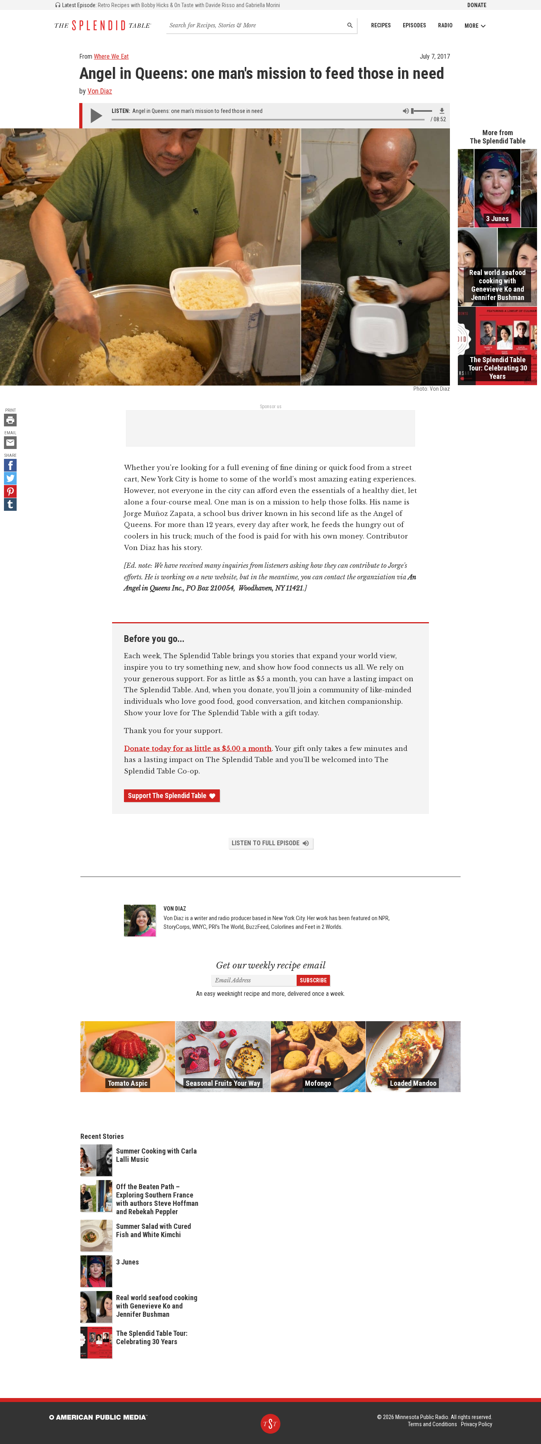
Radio (445, 25)
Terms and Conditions (432, 1424)
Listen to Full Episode (265, 843)
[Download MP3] (442, 111)
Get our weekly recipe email (271, 965)
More (471, 26)
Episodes (414, 25)
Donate (476, 5)
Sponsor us (271, 406)
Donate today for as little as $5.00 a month (198, 749)
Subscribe (313, 980)
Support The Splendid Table (167, 796)
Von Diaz (100, 91)
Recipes (381, 25)
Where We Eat (111, 56)
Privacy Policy (476, 1424)
